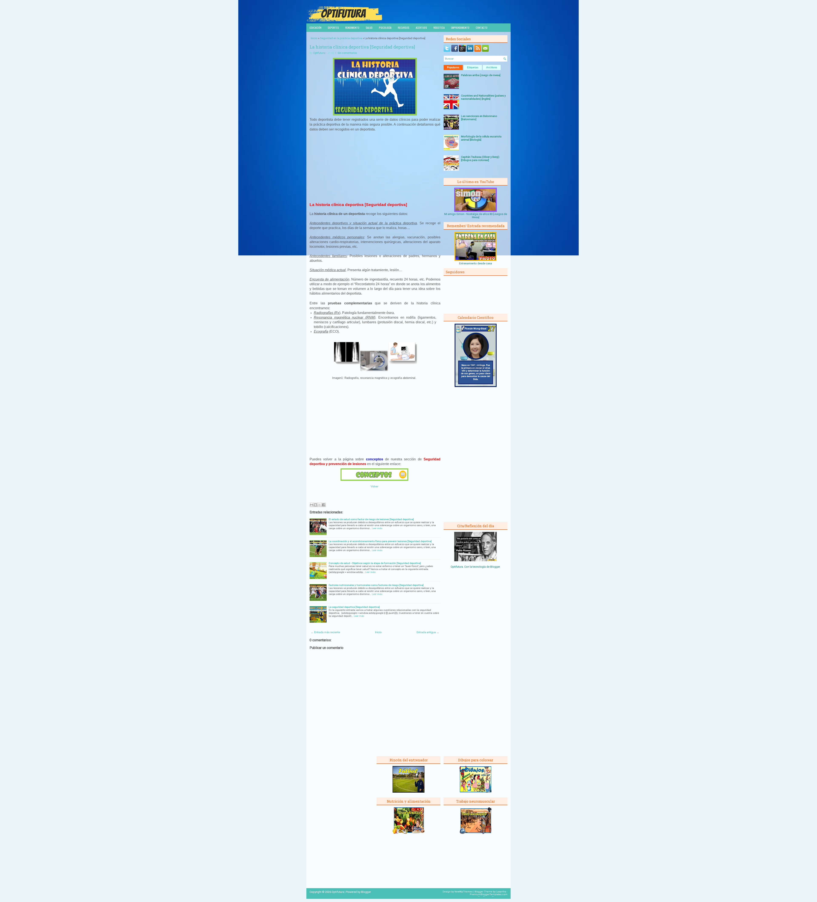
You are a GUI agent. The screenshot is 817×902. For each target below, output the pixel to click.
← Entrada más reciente (325, 632)
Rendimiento (352, 27)
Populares (453, 67)
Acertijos (421, 27)
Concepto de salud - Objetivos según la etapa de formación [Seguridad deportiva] (375, 563)
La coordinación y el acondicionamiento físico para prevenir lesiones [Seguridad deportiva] (380, 541)
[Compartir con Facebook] (323, 505)
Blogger (495, 566)
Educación (315, 27)
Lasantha (501, 891)
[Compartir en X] (319, 505)
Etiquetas (472, 67)
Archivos (491, 67)
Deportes (333, 27)
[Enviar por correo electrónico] (311, 505)
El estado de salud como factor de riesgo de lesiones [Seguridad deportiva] (371, 519)
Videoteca (439, 27)
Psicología (385, 27)
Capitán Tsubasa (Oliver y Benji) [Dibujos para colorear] (480, 158)
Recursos (403, 27)
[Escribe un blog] (315, 505)
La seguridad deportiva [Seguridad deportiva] (354, 607)
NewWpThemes (463, 891)
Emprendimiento (460, 27)
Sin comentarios (347, 53)
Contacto (481, 27)
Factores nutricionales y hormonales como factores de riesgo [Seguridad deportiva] (376, 585)
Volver (374, 486)
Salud (369, 27)
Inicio (314, 38)
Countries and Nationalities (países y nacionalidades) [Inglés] (483, 97)
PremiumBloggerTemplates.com (488, 894)
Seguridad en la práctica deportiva (341, 38)
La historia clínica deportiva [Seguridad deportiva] (362, 47)
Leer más (377, 528)
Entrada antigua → (428, 632)
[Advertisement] (375, 166)
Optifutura (319, 53)
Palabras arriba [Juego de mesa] (480, 75)
